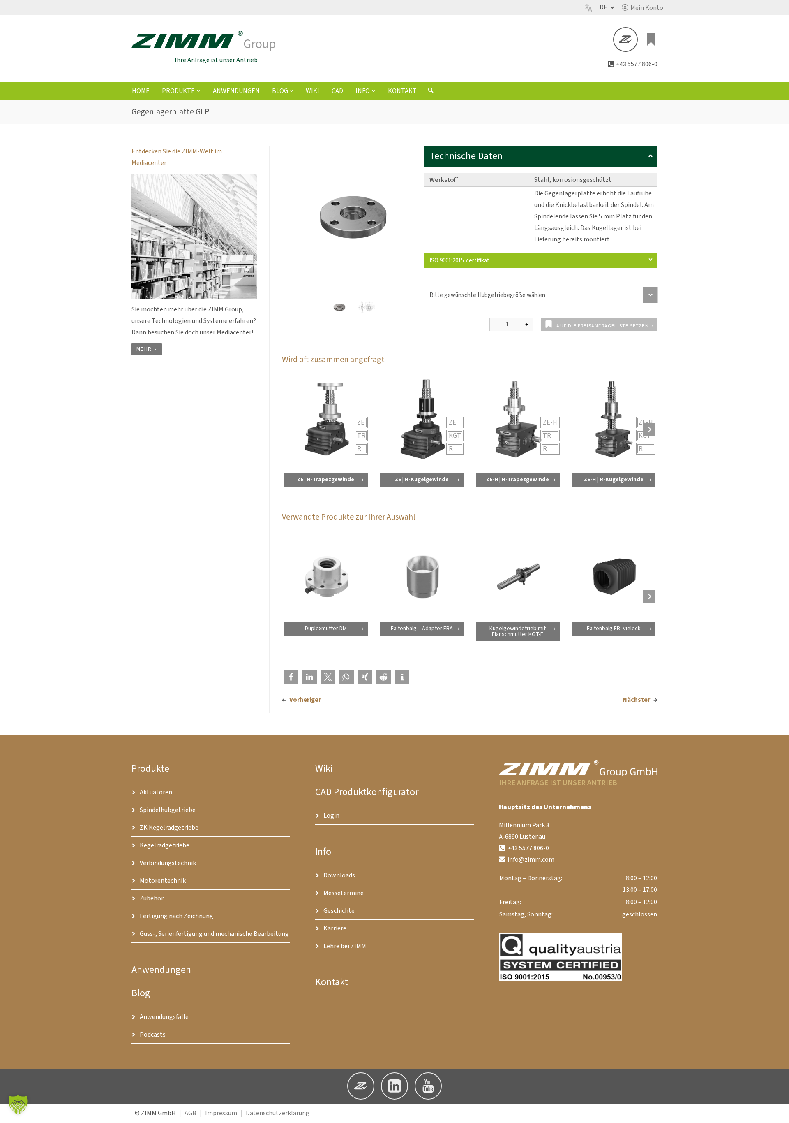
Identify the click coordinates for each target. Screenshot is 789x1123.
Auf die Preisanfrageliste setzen (602, 326)
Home (141, 90)
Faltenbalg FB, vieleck (614, 628)
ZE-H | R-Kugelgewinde (614, 480)
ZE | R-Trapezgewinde (325, 480)
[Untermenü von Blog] (292, 90)
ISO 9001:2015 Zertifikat (459, 260)
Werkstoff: (444, 179)
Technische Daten (466, 156)
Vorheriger (305, 699)
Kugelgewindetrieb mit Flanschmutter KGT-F (517, 631)
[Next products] (649, 429)
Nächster (636, 699)
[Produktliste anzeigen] (651, 39)
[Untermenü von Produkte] (198, 90)
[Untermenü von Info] (373, 90)
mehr (144, 349)
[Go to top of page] (776, 1110)
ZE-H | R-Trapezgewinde (517, 480)
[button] (642, 8)
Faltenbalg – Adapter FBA (421, 628)
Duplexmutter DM (325, 628)
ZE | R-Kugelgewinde (421, 480)
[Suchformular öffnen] (430, 91)
